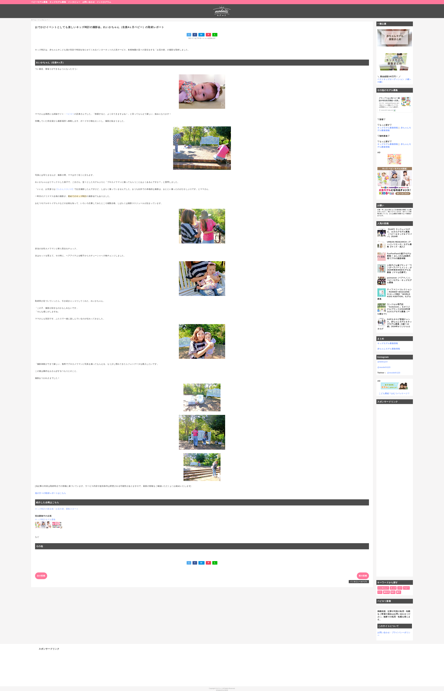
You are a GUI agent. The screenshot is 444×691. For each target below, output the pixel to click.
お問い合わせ (88, 2)
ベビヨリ (70, 114)
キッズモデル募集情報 (387, 128)
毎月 (393, 592)
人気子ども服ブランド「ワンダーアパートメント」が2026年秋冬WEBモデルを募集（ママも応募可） (399, 268)
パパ (400, 588)
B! (201, 35)
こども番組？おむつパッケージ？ (394, 393)
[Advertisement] (394, 490)
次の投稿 (41, 576)
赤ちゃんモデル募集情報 (388, 349)
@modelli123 (383, 367)
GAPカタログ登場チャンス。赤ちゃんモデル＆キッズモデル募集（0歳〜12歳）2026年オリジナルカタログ (394, 324)
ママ (380, 592)
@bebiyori (382, 362)
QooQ (226, 690)
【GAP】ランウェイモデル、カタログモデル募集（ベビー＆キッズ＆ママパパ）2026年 (399, 232)
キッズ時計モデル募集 (45, 519)
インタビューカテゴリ (358, 582)
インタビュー (74, 2)
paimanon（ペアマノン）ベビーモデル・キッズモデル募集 (399, 280)
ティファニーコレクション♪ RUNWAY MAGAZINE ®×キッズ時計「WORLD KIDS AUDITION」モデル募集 (394, 294)
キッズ (393, 588)
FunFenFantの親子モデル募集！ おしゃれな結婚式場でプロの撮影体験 (399, 256)
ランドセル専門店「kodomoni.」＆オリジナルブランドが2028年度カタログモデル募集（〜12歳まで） (393, 309)
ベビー (406, 588)
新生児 (386, 592)
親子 (398, 592)
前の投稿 (363, 576)
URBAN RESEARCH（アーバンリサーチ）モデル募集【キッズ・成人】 (399, 244)
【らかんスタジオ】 (65, 189)
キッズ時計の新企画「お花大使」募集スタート (56, 509)
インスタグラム (104, 2)
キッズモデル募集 (58, 2)
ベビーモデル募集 (39, 2)
